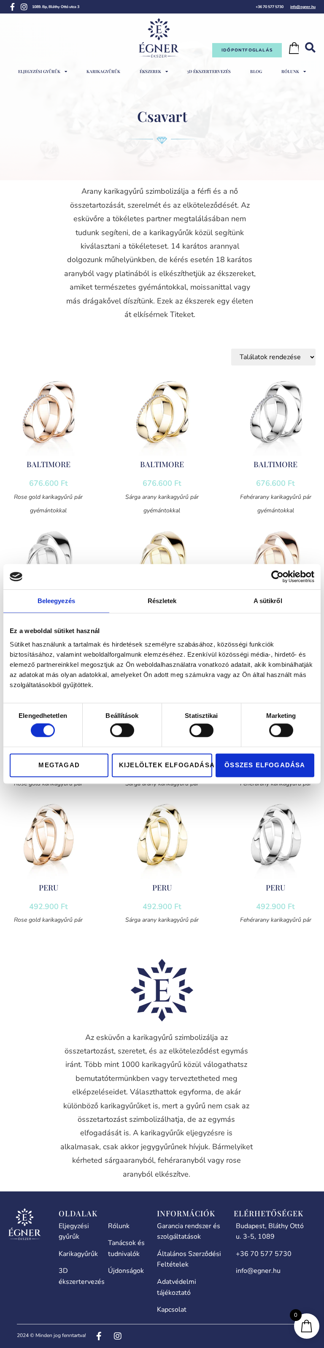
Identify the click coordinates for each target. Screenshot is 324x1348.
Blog (256, 71)
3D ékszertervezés (209, 71)
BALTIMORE (48, 464)
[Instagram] (24, 7)
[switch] (122, 730)
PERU (48, 887)
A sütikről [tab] (268, 600)
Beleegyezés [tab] (56, 600)
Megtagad (59, 765)
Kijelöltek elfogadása (165, 765)
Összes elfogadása (264, 765)
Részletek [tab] (162, 600)
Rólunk (290, 71)
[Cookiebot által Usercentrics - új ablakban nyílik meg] (277, 576)
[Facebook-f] (12, 7)
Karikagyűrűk (103, 71)
